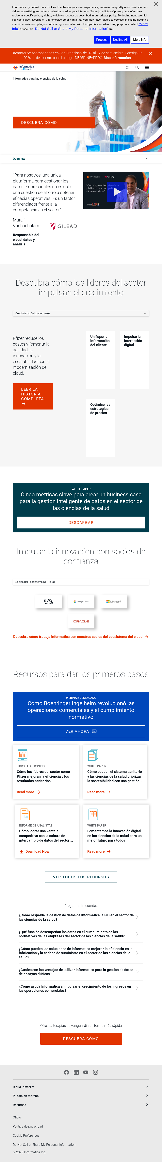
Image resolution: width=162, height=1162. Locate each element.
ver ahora (77, 731)
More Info (140, 40)
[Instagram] (95, 1072)
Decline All (120, 40)
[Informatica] (23, 67)
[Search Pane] (137, 67)
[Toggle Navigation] (146, 67)
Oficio (17, 1117)
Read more (26, 792)
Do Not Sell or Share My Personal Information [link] (44, 1145)
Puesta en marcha (26, 1096)
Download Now (37, 851)
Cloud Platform (23, 1087)
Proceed (101, 40)
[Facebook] (66, 1072)
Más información (117, 58)
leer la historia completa (32, 394)
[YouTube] (85, 1072)
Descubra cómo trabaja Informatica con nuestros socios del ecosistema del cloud (78, 637)
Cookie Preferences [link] (26, 1135)
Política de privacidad (28, 1126)
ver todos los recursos (81, 877)
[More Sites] (127, 67)
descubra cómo (39, 122)
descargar (81, 522)
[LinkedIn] (76, 1072)
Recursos (19, 1105)
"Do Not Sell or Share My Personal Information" (71, 29)
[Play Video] (116, 190)
